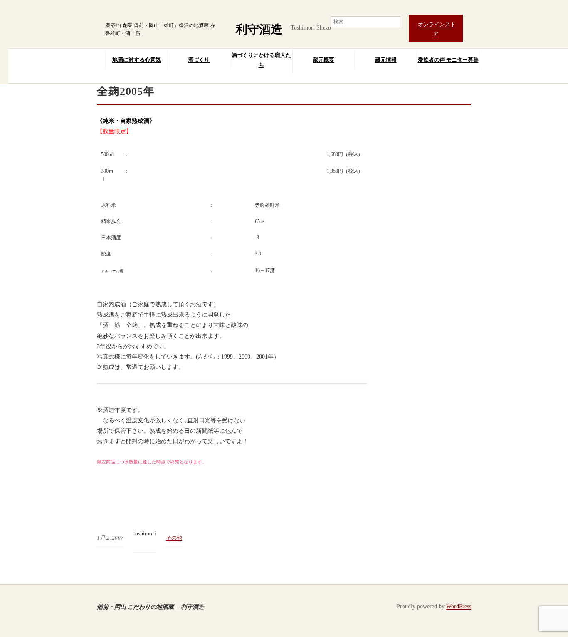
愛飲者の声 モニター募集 (448, 60)
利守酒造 (259, 29)
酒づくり (199, 60)
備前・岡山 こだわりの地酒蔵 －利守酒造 (150, 606)
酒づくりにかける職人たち (261, 60)
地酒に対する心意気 (136, 60)
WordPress (458, 606)
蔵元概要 (323, 60)
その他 (174, 538)
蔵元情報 (386, 60)
